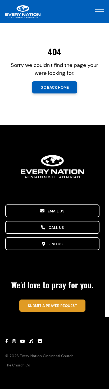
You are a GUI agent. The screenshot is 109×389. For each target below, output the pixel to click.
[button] (99, 11)
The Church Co (17, 365)
